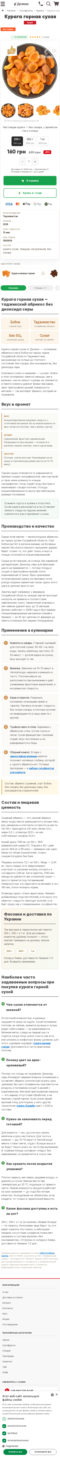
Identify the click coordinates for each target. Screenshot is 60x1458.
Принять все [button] (15, 1452)
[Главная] (3, 10)
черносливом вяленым (23, 756)
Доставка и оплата (12, 1297)
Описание (13, 288)
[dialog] (30, 1424)
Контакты (7, 1308)
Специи (6, 1350)
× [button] (56, 1394)
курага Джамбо (26, 1105)
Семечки (7, 1361)
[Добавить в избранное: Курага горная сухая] (53, 51)
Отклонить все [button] (43, 1452)
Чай (4, 1366)
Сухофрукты (9, 1345)
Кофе (5, 1372)
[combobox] (52, 1394)
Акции (5, 1319)
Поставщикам (10, 1324)
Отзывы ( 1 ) (40, 288)
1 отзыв (45, 37)
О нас (5, 1292)
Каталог (6, 1302)
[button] (47, 169)
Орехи (5, 1339)
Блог (4, 1313)
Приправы (8, 1356)
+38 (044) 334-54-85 (22, 1390)
